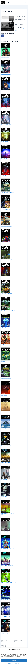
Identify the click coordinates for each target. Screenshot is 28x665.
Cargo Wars (4, 395)
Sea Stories (3, 327)
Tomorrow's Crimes (5, 209)
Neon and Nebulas (5, 90)
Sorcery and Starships (6, 124)
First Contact (4, 158)
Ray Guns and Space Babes (7, 548)
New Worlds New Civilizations (8, 310)
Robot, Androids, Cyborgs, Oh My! (9, 582)
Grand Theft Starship (6, 599)
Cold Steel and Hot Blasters (7, 192)
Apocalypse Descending (6, 531)
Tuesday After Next (5, 616)
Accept (14, 660)
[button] (26, 649)
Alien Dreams (4, 496)
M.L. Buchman (4, 639)
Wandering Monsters (6, 378)
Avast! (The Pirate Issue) (6, 293)
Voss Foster (16, 639)
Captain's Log (4, 633)
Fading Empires (4, 141)
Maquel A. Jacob (5, 643)
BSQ (7, 2)
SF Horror (3, 175)
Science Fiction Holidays (6, 243)
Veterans (3, 344)
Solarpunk (3, 428)
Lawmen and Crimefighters (7, 445)
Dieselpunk (3, 361)
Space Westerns (5, 57)
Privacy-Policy (10, 663)
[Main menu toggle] (25, 2)
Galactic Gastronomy (6, 74)
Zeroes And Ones (5, 107)
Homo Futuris (4, 479)
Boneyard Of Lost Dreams (7, 565)
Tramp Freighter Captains (7, 259)
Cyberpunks (4, 276)
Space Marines (4, 412)
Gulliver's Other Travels (6, 226)
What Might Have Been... (6, 462)
